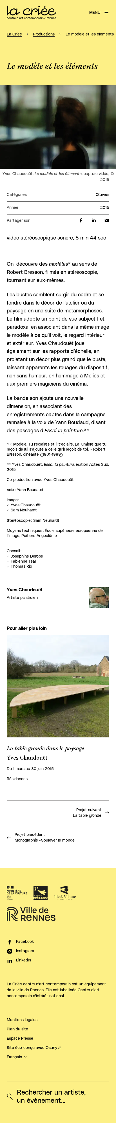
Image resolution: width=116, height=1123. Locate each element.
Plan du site (17, 1029)
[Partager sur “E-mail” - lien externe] (107, 221)
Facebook (25, 942)
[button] (58, 127)
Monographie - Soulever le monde (45, 837)
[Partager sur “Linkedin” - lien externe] (94, 221)
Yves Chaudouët (25, 590)
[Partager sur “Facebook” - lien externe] (81, 221)
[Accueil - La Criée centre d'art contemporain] (31, 13)
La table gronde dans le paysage (45, 748)
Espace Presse (20, 1039)
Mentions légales (22, 1020)
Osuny (51, 1048)
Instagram (25, 951)
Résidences (17, 779)
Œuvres (102, 195)
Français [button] (14, 1057)
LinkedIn (23, 960)
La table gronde (87, 813)
